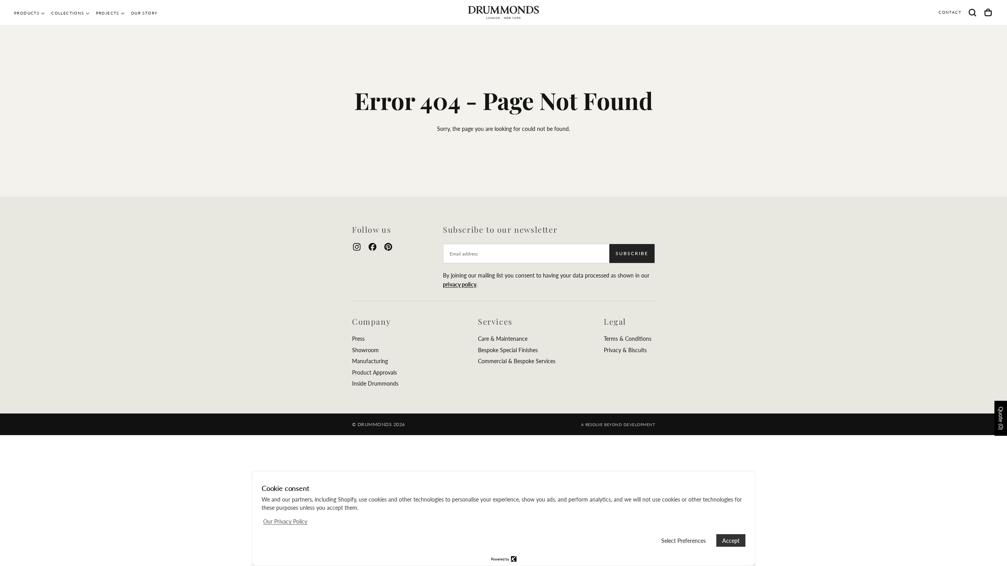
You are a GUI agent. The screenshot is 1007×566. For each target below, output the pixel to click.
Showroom (365, 350)
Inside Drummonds (375, 383)
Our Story (144, 13)
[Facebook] (372, 247)
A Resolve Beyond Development (618, 424)
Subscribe (632, 253)
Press (358, 338)
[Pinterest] (388, 247)
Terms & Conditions (627, 338)
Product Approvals (374, 372)
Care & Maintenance (502, 338)
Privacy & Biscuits (625, 350)
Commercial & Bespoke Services (516, 361)
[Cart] (988, 12)
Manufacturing (370, 361)
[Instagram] (356, 247)
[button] (972, 12)
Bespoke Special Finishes (508, 350)
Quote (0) (1001, 418)
